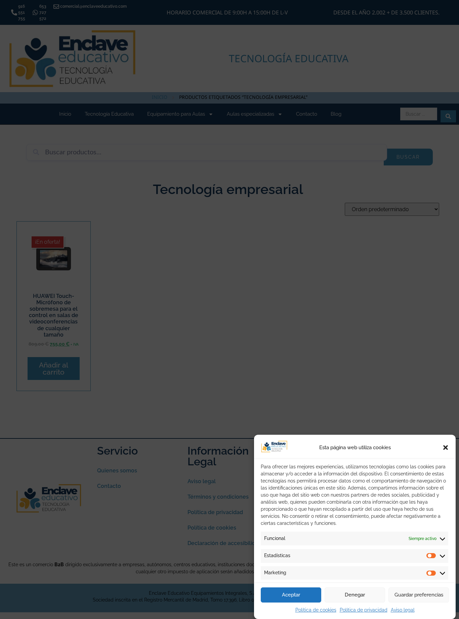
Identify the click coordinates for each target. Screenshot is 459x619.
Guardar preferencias (418, 595)
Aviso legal (403, 610)
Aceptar (291, 595)
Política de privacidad (363, 610)
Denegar (355, 595)
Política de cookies (315, 610)
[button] (445, 447)
